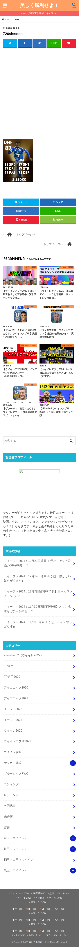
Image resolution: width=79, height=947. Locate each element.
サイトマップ (17, 935)
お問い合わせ (35, 935)
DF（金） (46, 920)
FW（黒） (18, 909)
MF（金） (32, 920)
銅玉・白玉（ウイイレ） (20, 859)
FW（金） (18, 920)
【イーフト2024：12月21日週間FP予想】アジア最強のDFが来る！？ (37, 563)
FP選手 (9, 666)
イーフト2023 (13, 709)
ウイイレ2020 (13, 730)
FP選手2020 (12, 676)
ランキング (11, 784)
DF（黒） (46, 909)
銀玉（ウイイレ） (15, 848)
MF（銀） (32, 931)
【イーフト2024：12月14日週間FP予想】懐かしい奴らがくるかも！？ (37, 578)
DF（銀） (46, 931)
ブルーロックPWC (16, 773)
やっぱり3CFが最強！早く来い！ (40, 13)
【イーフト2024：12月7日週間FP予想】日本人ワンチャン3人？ (38, 594)
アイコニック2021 (16, 698)
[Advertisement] (39, 91)
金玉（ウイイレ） (15, 838)
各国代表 (10, 805)
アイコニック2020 (16, 687)
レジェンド (11, 795)
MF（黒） (32, 909)
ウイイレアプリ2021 (17, 741)
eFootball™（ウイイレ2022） (23, 655)
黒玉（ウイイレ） (15, 870)
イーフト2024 (13, 719)
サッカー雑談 (12, 762)
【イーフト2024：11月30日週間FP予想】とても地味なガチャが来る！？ (37, 609)
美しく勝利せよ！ (39, 5)
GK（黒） (60, 909)
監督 (7, 827)
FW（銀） (18, 931)
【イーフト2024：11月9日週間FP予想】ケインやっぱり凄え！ (38, 624)
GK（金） (60, 920)
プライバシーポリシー (57, 935)
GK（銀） (60, 931)
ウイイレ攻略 (12, 752)
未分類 (8, 816)
